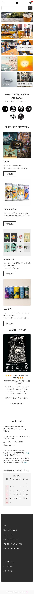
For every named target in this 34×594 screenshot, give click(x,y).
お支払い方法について (11, 539)
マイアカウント (8, 562)
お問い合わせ (8, 571)
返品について (8, 534)
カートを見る (8, 566)
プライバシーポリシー (11, 548)
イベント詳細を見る (17, 403)
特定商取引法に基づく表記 (12, 544)
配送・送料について (10, 530)
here (25, 463)
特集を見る (9, 174)
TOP (5, 525)
